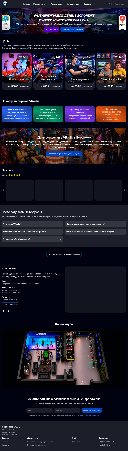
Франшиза (76, 442)
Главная (27, 4)
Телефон (59, 410)
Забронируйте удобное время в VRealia (64, 254)
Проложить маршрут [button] (10, 304)
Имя (29, 410)
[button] (109, 4)
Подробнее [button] (24, 86)
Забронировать (119, 4)
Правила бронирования (36, 445)
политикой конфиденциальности (87, 415)
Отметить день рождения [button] (72, 29)
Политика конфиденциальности (40, 442)
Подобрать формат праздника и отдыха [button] (64, 154)
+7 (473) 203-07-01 (9, 300)
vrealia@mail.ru (104, 445)
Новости (87, 4)
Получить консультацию (91, 410)
